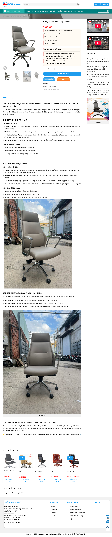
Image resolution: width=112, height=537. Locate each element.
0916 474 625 (22, 515)
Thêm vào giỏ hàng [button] (9, 480)
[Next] (37, 45)
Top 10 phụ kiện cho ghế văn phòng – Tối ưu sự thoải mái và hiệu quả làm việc (98, 77)
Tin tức (59, 11)
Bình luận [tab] (11, 99)
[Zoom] (5, 68)
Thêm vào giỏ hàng (62, 74)
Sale (108, 518)
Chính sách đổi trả (74, 506)
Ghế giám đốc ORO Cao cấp (57, 470)
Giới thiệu (54, 509)
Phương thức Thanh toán (77, 512)
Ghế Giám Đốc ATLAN (9, 470)
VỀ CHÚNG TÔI (39, 11)
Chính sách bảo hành (75, 509)
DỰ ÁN (47, 11)
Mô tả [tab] (4, 99)
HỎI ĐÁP (53, 11)
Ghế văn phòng (16, 16)
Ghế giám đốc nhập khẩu (52, 89)
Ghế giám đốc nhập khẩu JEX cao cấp (74, 470)
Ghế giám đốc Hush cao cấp (25, 470)
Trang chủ (29, 11)
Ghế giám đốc (26, 16)
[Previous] (5, 45)
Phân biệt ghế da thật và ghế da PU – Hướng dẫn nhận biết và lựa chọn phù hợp (98, 85)
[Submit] (77, 4)
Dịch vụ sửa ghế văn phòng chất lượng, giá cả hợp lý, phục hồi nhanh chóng (97, 69)
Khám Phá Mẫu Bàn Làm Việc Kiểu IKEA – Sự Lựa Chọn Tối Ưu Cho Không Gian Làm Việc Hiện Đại (98, 92)
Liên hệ (53, 512)
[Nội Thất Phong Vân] (11, 4)
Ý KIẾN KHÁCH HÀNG (69, 11)
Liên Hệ (80, 11)
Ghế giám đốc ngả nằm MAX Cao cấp (41, 470)
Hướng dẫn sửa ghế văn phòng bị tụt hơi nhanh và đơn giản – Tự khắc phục (98, 61)
